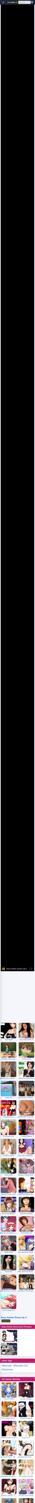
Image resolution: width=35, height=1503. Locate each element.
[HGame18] (12, 2)
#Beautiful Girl (20, 1365)
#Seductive (7, 1369)
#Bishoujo (7, 1365)
